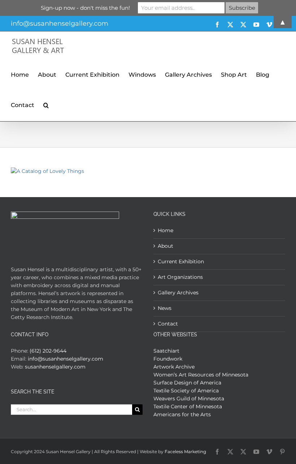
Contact (168, 323)
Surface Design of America (187, 382)
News (164, 308)
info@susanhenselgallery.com (65, 359)
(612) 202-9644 (48, 351)
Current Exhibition (181, 261)
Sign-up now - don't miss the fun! (85, 7)
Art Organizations (180, 277)
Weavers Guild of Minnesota (188, 398)
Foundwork (167, 359)
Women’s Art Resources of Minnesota (200, 374)
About (165, 246)
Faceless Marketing (185, 451)
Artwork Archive (174, 366)
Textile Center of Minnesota (187, 406)
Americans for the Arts (182, 414)
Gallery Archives (178, 292)
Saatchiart (166, 351)
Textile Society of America (186, 390)
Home (165, 230)
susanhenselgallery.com (55, 366)
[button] (46, 104)
